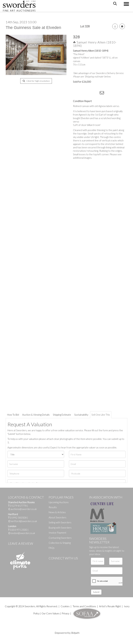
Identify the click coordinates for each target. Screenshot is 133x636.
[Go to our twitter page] (58, 563)
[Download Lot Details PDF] (115, 26)
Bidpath (75, 632)
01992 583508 (18, 517)
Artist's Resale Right (110, 606)
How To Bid (13, 414)
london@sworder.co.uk (22, 533)
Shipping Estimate (62, 414)
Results (53, 507)
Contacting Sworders (60, 537)
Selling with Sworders (60, 522)
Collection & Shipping (60, 542)
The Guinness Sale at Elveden (33, 27)
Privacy (65, 613)
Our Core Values (51, 613)
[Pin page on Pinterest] (89, 93)
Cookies (65, 606)
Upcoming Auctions (59, 502)
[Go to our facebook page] (52, 563)
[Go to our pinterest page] (65, 563)
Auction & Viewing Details (36, 414)
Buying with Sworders (60, 527)
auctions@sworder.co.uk (23, 509)
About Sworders (57, 517)
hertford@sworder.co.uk (23, 521)
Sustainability (81, 414)
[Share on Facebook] (76, 93)
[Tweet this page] (83, 93)
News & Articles (57, 512)
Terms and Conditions (85, 606)
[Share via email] (102, 93)
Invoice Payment (57, 532)
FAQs (51, 547)
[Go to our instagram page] (96, 93)
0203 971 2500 (18, 529)
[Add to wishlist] (122, 26)
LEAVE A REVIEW (20, 543)
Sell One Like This (100, 414)
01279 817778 (18, 505)
